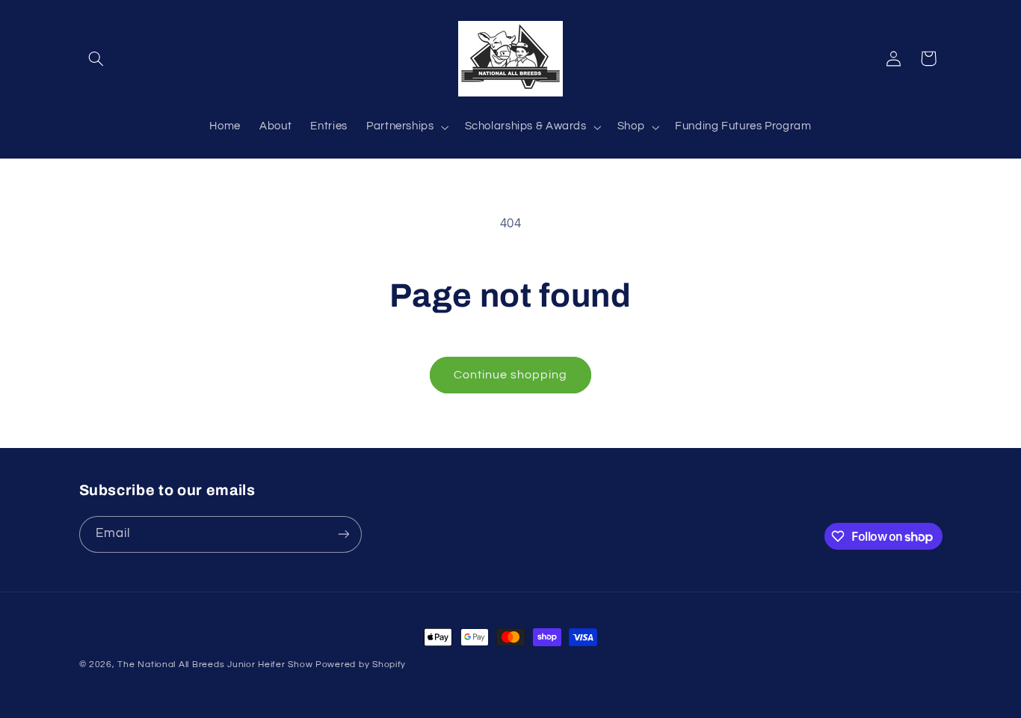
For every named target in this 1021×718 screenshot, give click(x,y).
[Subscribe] (343, 534)
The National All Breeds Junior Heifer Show (216, 664)
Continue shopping (511, 375)
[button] (96, 58)
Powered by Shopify (360, 664)
